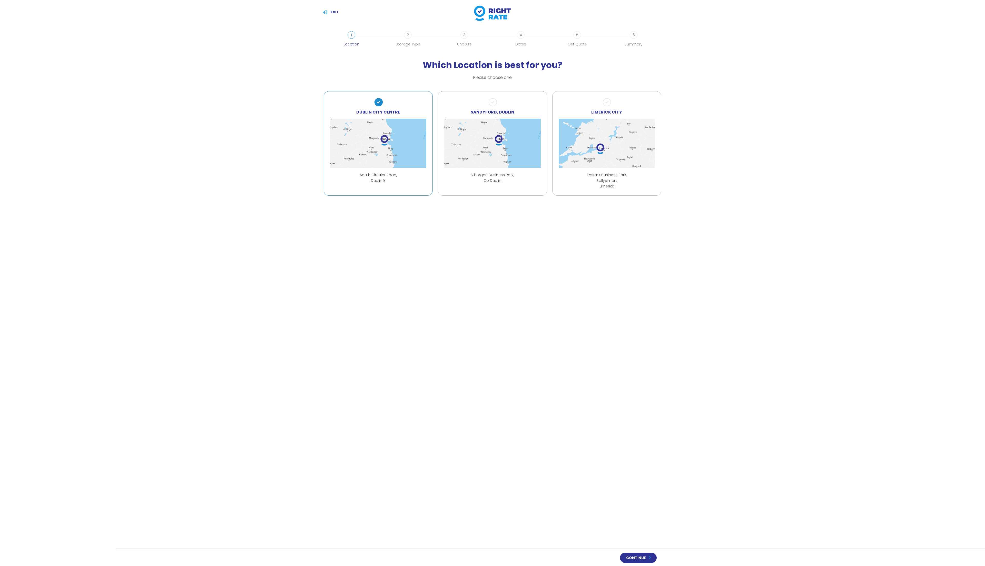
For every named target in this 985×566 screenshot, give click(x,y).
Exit (335, 12)
